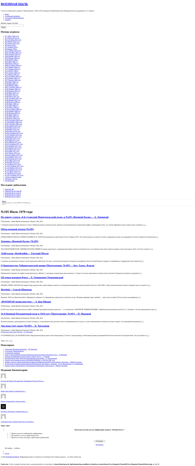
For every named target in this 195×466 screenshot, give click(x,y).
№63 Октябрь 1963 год (13, 54)
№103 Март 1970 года (12, 127)
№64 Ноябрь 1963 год (12, 56)
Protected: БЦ (9, 189)
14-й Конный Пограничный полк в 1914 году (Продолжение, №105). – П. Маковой (46, 313)
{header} (8, 20)
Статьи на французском (13, 177)
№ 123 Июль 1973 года (13, 164)
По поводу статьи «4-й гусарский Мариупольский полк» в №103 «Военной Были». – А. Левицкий (55, 217)
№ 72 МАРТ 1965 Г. (12, 71)
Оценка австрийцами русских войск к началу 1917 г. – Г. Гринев (27, 356)
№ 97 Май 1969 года (12, 116)
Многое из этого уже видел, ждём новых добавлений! (30, 437)
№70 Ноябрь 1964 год (12, 67)
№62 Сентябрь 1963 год (13, 52)
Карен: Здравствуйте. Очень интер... (13, 401)
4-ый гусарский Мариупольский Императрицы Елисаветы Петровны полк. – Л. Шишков (36, 355)
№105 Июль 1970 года (12, 131)
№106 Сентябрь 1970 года (14, 133)
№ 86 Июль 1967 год (12, 96)
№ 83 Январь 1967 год (12, 91)
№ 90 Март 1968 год (12, 104)
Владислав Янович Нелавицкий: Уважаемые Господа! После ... (23, 381)
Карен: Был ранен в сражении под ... (13, 391)
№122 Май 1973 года (12, 162)
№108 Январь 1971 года (13, 137)
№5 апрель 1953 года (12, 43)
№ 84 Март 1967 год (12, 93)
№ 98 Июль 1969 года (12, 118)
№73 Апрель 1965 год (12, 73)
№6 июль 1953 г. (10, 45)
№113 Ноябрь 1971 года (13, 146)
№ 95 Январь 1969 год (12, 113)
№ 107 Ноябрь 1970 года (13, 135)
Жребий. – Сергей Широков (16, 289)
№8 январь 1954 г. (11, 49)
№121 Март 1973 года (12, 160)
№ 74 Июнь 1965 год (12, 74)
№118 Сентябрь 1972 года (14, 155)
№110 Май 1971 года (12, 140)
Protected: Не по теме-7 (13, 196)
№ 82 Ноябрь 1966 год (12, 89)
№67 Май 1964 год (11, 62)
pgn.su (29, 202)
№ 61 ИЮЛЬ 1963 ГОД (13, 51)
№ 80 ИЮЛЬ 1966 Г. (12, 85)
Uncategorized (9, 181)
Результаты (99, 445)
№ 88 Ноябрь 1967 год (12, 100)
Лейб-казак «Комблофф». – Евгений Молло (25, 253)
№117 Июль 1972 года (12, 153)
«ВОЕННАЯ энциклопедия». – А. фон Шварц (26, 301)
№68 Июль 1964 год (12, 63)
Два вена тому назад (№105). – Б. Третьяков (25, 326)
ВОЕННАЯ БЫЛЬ (14, 4)
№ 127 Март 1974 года (12, 171)
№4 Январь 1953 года (12, 41)
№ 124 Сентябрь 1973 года (14, 166)
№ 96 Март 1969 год (12, 115)
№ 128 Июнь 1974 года (13, 173)
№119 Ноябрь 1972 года (13, 157)
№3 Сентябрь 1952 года (13, 40)
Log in (7, 453)
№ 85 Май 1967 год (11, 95)
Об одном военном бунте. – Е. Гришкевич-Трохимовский (32, 277)
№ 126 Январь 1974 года (13, 170)
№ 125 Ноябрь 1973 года (13, 168)
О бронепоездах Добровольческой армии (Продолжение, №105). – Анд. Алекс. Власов (47, 265)
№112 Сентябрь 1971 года (14, 144)
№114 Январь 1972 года (13, 148)
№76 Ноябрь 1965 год (12, 78)
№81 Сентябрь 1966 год (13, 87)
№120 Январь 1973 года (13, 159)
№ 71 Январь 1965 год (12, 69)
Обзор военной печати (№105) (17, 229)
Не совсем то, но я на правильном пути (25, 435)
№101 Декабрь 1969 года (13, 124)
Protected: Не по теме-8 (13, 195)
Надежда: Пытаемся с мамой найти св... (14, 411)
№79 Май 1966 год (11, 84)
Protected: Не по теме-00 (13, 191)
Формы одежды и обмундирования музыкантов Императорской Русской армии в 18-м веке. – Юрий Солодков (43, 362)
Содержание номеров (12, 16)
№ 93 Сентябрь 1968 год (13, 109)
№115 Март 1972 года (12, 149)
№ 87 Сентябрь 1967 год (13, 98)
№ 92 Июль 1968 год (12, 107)
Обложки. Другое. (11, 179)
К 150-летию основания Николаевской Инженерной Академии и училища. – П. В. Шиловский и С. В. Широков (44, 364)
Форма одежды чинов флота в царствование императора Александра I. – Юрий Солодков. (36, 366)
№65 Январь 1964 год (12, 58)
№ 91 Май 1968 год (11, 106)
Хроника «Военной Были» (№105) (19, 241)
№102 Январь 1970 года (13, 126)
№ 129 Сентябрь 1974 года (14, 175)
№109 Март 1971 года (12, 138)
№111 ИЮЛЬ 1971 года (13, 142)
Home (7, 14)
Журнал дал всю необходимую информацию (26, 433)
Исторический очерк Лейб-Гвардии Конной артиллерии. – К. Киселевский (31, 358)
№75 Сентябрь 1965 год (13, 76)
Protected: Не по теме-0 (13, 193)
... (144, 225)
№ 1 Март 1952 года (12, 36)
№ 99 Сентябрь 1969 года (13, 120)
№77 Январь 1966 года (13, 80)
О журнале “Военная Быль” (14, 18)
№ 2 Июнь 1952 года (12, 38)
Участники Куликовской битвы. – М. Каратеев (21, 349)
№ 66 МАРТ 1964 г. (11, 60)
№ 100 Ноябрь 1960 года (13, 122)
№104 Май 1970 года (12, 129)
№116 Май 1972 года (12, 151)
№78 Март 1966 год (11, 82)
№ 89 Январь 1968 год (12, 102)
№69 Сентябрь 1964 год (13, 65)
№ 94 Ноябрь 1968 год (12, 111)
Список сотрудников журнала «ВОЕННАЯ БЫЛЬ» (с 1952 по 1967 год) (30, 360)
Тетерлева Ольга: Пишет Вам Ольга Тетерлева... (17, 422)
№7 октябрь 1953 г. (11, 47)
